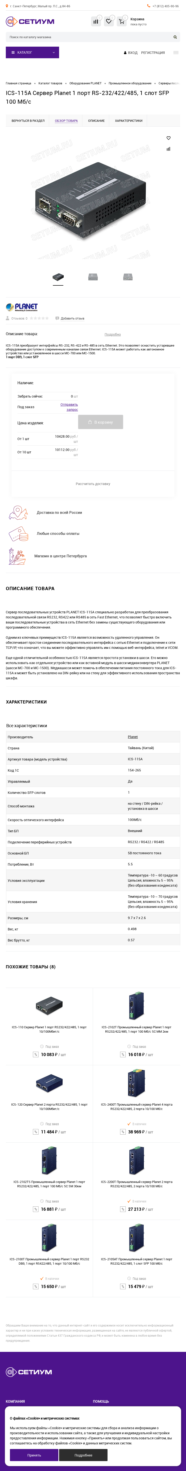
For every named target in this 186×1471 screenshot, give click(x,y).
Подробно (113, 334)
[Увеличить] (90, 198)
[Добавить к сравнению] (168, 149)
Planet (133, 736)
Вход (133, 52)
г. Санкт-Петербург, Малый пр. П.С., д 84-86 (40, 6)
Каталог (24, 52)
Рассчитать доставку (93, 483)
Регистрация (153, 52)
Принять (34, 1455)
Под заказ (52, 1046)
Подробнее (83, 1455)
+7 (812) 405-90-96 (166, 6)
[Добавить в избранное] (168, 138)
